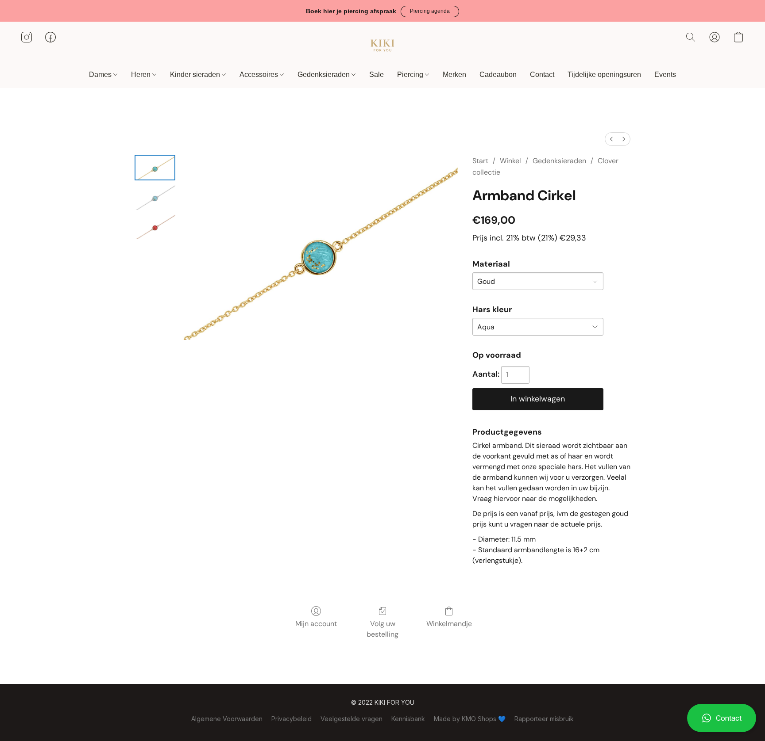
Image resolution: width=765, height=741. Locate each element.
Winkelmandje (449, 623)
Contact (542, 74)
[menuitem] (611, 139)
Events (665, 74)
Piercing (411, 74)
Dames (101, 74)
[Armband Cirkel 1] (155, 197)
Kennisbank (408, 718)
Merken (454, 74)
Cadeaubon (498, 74)
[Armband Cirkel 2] (155, 227)
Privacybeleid (291, 718)
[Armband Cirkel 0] (155, 168)
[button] (430, 11)
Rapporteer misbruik (544, 718)
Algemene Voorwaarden (227, 718)
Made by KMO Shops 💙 (470, 718)
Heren (141, 74)
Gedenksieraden (325, 74)
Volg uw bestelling (382, 629)
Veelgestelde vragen (351, 718)
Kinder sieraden (196, 74)
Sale (376, 74)
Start (480, 160)
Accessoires (260, 74)
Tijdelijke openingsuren (604, 74)
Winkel (510, 160)
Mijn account (316, 623)
